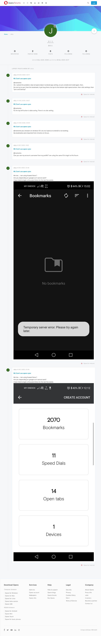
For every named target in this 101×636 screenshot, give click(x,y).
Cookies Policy (70, 595)
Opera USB (8, 604)
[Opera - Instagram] (19, 630)
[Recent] (27, 3)
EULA (67, 598)
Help (49, 585)
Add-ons (32, 590)
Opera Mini (8, 614)
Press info (88, 592)
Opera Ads (32, 598)
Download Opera (11, 585)
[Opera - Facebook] (4, 630)
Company (89, 585)
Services (33, 585)
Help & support (53, 590)
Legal (68, 585)
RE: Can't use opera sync (22, 78)
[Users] (35, 3)
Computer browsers (10, 589)
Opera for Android (11, 611)
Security (68, 590)
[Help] (46, 3)
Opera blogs (52, 592)
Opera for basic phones (13, 619)
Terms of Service (71, 601)
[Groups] (39, 3)
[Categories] (24, 3)
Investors (88, 598)
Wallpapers (32, 595)
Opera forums (52, 595)
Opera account (34, 592)
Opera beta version (11, 601)
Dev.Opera (51, 598)
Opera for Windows (11, 593)
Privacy (68, 592)
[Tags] (31, 3)
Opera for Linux (10, 598)
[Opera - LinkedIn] (15, 630)
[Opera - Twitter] (8, 630)
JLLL (15, 75)
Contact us (88, 603)
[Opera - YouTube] (12, 630)
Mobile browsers (9, 607)
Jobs (86, 595)
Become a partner (91, 601)
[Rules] (42, 3)
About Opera (89, 590)
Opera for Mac (10, 596)
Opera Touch (9, 616)
